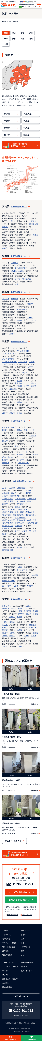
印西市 (5, 441)
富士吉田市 (6, 586)
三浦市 (5, 488)
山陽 (22, 38)
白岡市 (19, 402)
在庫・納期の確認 (8, 947)
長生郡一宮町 (23, 463)
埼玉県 (26, 120)
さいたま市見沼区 (9, 362)
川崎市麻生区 (20, 501)
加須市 (24, 372)
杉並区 (5, 625)
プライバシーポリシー (30, 1023)
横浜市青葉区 (32, 523)
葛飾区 (33, 635)
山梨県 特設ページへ (19, 558)
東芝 (22, 951)
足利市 (17, 279)
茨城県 (7, 127)
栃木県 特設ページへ (19, 256)
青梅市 (21, 646)
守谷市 (33, 221)
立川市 (5, 635)
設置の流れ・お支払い (10, 979)
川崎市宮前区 (7, 498)
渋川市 (33, 320)
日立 (22, 943)
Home (4, 21)
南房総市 (32, 435)
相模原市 (5, 528)
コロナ (23, 955)
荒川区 (26, 635)
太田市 (30, 317)
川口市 (26, 383)
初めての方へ (7, 939)
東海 (6, 38)
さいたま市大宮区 (9, 353)
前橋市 (30, 304)
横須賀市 (18, 526)
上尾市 (5, 364)
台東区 (35, 611)
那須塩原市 (26, 279)
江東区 (5, 630)
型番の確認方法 (12, 915)
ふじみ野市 (22, 362)
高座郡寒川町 (7, 550)
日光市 (21, 271)
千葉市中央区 (29, 430)
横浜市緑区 (21, 520)
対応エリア (6, 975)
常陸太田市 (33, 224)
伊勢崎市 (14, 298)
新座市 (33, 386)
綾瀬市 (24, 531)
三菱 (22, 939)
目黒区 (12, 633)
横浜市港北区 (18, 515)
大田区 (12, 616)
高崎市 (12, 334)
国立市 (21, 614)
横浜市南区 (22, 509)
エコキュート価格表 (9, 943)
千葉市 (19, 430)
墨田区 (28, 614)
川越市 (33, 383)
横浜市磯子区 (20, 517)
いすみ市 (5, 427)
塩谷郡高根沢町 (21, 268)
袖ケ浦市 (20, 460)
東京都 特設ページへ (19, 599)
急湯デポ (8, 4)
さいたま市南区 (23, 351)
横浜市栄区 (30, 512)
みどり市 (5, 298)
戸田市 (19, 386)
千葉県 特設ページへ (19, 421)
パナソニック (25, 947)
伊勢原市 (27, 490)
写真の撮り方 (27, 915)
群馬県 (26, 127)
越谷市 (5, 413)
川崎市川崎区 (20, 498)
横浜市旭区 (19, 512)
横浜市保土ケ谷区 (9, 509)
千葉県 (7, 120)
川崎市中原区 (14, 496)
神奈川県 (27, 113)
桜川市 (33, 229)
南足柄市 (5, 493)
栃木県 (7, 134)
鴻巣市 (19, 413)
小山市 (14, 271)
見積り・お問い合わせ (10, 1039)
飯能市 (12, 413)
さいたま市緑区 (8, 359)
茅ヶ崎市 (32, 531)
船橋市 (5, 460)
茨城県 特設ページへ (19, 206)
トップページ (7, 935)
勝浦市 (5, 430)
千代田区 (27, 611)
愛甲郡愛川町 (22, 504)
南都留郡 (34, 575)
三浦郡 (12, 488)
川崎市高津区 (7, 501)
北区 (20, 611)
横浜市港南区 (31, 515)
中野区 (21, 608)
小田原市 (29, 493)
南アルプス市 (22, 570)
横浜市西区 (31, 520)
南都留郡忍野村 (8, 580)
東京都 (7, 113)
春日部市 (13, 389)
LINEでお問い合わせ (19, 899)
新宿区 (12, 622)
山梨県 (26, 134)
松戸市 (35, 454)
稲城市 (35, 633)
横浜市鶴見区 (7, 526)
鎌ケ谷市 (5, 463)
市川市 (24, 452)
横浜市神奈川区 (8, 520)
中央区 (14, 608)
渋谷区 (19, 630)
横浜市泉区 (6, 515)
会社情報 (5, 983)
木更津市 (20, 454)
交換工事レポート (27, 971)
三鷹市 (28, 606)
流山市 (10, 457)
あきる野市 (6, 606)
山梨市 (15, 586)
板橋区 (5, 627)
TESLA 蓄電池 (7, 955)
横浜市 (17, 507)
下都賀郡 (14, 262)
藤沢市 (5, 534)
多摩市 (35, 614)
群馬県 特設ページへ (19, 292)
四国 (31, 38)
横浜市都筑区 (7, 523)
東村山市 (32, 625)
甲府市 (30, 586)
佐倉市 (14, 427)
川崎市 (5, 496)
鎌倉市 (26, 547)
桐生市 (19, 320)
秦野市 (17, 531)
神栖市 (35, 235)
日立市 (5, 227)
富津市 (17, 446)
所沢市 (26, 386)
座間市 (5, 504)
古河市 (12, 221)
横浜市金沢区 (20, 523)
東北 (14, 33)
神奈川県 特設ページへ (22, 481)
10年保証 (5, 951)
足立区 (5, 646)
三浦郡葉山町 (22, 488)
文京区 (5, 622)
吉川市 (19, 380)
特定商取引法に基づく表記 (13, 1023)
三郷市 (31, 362)
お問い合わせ (19, 996)
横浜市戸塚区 (7, 512)
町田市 (5, 633)
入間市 (30, 367)
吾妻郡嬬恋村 (22, 309)
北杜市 (19, 567)
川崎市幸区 (31, 498)
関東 (6, 33)
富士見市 (18, 383)
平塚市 (30, 501)
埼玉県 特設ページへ (19, 341)
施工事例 (24, 967)
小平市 (19, 616)
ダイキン (24, 935)
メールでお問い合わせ (19, 892)
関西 (14, 38)
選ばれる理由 (7, 987)
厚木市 (14, 493)
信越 (22, 33)
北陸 (31, 33)
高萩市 (5, 248)
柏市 (4, 457)
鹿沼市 (17, 284)
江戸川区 (32, 627)
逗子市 (19, 547)
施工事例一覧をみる (13, 841)
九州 (6, 44)
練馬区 (12, 635)
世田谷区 (5, 608)
